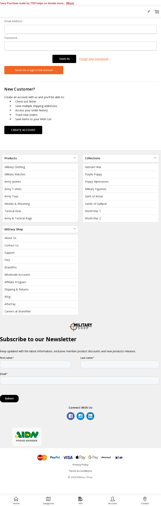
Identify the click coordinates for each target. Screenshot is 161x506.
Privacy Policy (81, 464)
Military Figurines (95, 189)
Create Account (23, 130)
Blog (7, 296)
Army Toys (11, 196)
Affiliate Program (15, 282)
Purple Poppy (93, 174)
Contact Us (12, 245)
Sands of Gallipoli (96, 204)
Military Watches (15, 174)
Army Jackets (13, 181)
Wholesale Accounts (17, 274)
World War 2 (93, 218)
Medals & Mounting (17, 204)
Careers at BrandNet (18, 311)
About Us (10, 238)
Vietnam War (93, 167)
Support (10, 252)
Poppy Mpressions (97, 181)
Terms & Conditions (80, 471)
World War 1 (93, 211)
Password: (10, 38)
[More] (66, 3)
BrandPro (11, 267)
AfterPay (10, 304)
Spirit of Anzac (94, 196)
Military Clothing (15, 167)
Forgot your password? (94, 59)
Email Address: (13, 21)
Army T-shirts (13, 189)
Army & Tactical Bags (18, 218)
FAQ (7, 260)
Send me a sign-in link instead (34, 70)
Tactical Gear (13, 211)
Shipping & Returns (17, 289)
